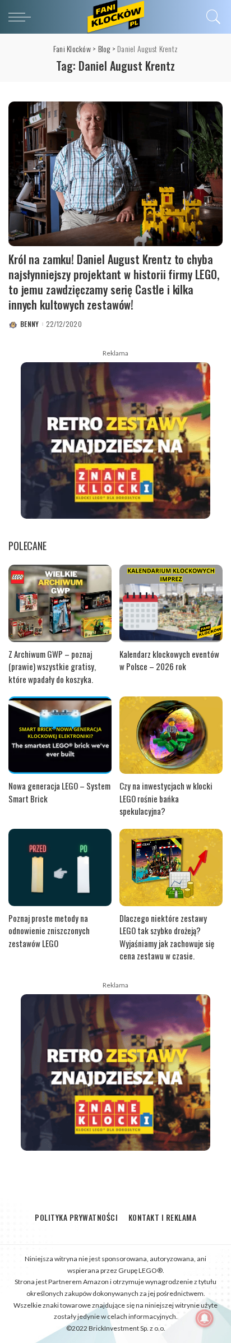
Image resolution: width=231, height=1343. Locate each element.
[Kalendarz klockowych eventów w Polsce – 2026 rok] (171, 603)
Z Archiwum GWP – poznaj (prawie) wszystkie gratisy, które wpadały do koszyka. (52, 666)
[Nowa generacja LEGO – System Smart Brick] (60, 735)
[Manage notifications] (205, 1318)
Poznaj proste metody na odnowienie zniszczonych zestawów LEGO (49, 930)
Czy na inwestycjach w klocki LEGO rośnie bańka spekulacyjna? (165, 798)
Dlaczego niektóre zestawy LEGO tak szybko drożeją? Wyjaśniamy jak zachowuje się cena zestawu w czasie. (166, 937)
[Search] (212, 17)
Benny (29, 324)
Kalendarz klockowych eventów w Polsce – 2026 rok (169, 660)
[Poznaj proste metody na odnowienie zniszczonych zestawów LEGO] (60, 867)
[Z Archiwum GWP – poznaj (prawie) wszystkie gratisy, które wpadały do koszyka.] (60, 603)
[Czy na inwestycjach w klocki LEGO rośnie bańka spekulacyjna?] (171, 735)
